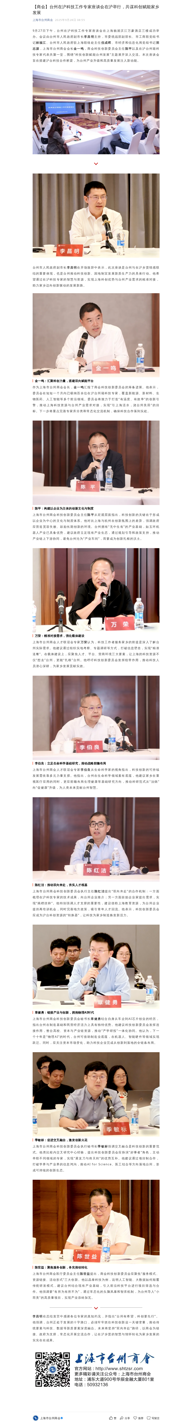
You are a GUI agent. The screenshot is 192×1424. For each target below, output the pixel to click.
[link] (52, 1418)
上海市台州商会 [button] (43, 20)
